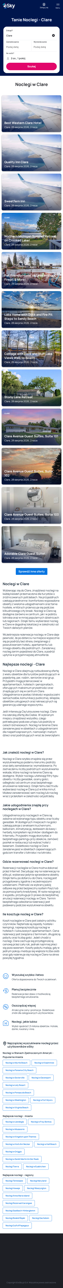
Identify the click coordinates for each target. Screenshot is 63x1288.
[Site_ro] (16, 1243)
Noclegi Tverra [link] (12, 1166)
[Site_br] (6, 1243)
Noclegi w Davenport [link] (41, 1077)
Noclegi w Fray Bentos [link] (41, 1121)
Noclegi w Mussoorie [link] (15, 1129)
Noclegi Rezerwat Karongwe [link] (19, 1203)
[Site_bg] (26, 1243)
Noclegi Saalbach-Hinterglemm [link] (20, 1210)
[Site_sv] (11, 1259)
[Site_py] (51, 1259)
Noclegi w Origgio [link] (14, 1151)
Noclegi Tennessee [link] (14, 1180)
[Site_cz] (56, 1243)
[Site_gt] (31, 1259)
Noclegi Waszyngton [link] (36, 1188)
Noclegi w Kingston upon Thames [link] (21, 1136)
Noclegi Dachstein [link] (40, 1218)
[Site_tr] (46, 1243)
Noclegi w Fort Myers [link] (42, 1100)
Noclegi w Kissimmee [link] (44, 1062)
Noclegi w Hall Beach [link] (46, 1144)
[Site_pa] (56, 1251)
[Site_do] (46, 1251)
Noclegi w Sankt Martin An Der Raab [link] (22, 1159)
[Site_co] (36, 1251)
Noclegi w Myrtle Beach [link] (16, 1062)
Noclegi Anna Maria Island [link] (17, 1195)
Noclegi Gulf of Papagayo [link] (17, 1225)
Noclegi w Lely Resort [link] (15, 1085)
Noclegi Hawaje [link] (13, 1188)
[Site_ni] (21, 1259)
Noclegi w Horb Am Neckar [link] (18, 1144)
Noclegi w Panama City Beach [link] (19, 1070)
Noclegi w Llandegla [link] (15, 1121)
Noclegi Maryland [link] (38, 1180)
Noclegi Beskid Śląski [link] (15, 1218)
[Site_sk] (16, 1251)
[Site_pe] (36, 1243)
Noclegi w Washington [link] (16, 1100)
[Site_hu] (26, 1251)
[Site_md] (6, 1251)
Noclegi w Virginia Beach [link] (17, 1107)
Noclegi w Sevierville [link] (15, 1077)
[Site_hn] (41, 1259)
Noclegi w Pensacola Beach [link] (18, 1092)
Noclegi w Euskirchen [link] (36, 1166)
